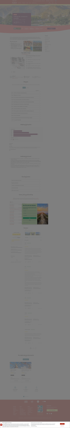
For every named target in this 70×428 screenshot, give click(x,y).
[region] (35, 425)
